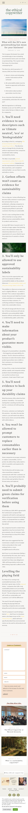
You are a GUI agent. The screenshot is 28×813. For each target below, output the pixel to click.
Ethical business (20, 38)
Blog (15, 789)
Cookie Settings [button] (7, 809)
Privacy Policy (14, 790)
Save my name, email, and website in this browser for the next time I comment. (13, 688)
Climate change (7, 38)
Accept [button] (15, 809)
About (10, 789)
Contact (21, 789)
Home (4, 789)
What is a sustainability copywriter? (14, 762)
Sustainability (14, 40)
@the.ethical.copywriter (14, 773)
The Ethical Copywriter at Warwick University (14, 731)
